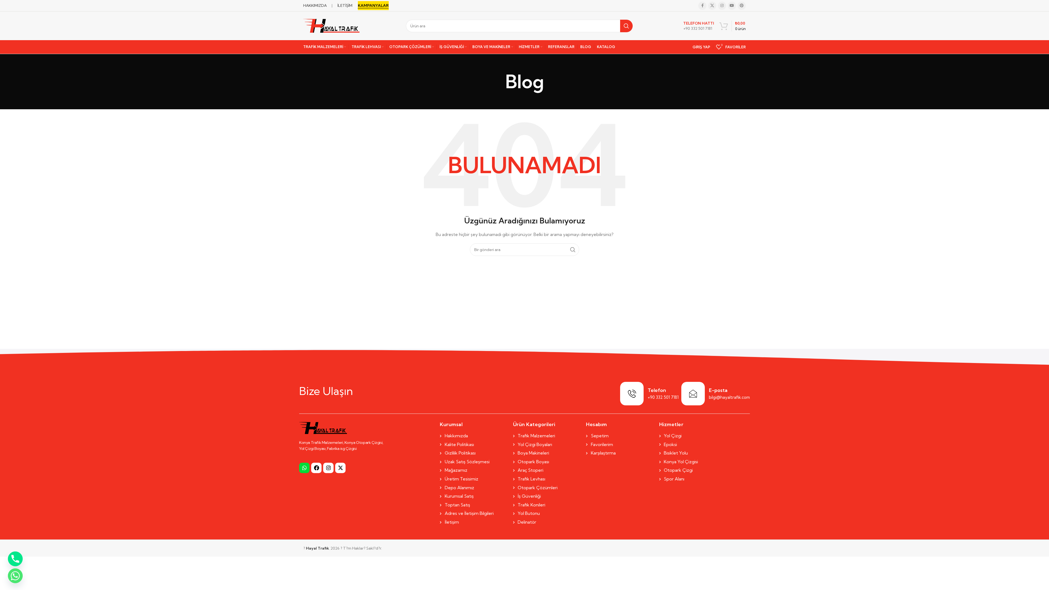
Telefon (657, 390)
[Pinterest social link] (742, 6)
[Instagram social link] (722, 6)
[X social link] (712, 6)
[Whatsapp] (304, 468)
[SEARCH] (626, 26)
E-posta (718, 390)
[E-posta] (693, 393)
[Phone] (15, 558)
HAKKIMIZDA (315, 5)
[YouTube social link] (732, 6)
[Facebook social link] (702, 6)
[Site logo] (331, 25)
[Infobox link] (698, 26)
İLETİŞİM (344, 5)
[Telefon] (632, 393)
